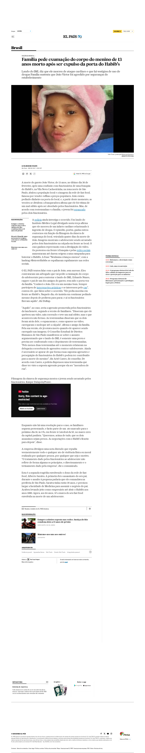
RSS (88, 748)
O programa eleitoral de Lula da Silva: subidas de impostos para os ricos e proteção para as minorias (120, 272)
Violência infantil (28, 56)
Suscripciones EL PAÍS (67, 748)
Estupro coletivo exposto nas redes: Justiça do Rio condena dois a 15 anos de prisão (18, 227)
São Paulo (49, 552)
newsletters (17, 682)
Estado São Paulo (59, 552)
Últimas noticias (112, 256)
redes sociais (83, 250)
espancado (79, 209)
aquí (66, 562)
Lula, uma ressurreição (118, 266)
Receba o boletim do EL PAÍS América (37, 509)
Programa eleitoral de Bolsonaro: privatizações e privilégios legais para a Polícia (120, 281)
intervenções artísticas (49, 287)
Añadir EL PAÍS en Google (83, 173)
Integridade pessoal (73, 552)
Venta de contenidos (22, 748)
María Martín (42, 525)
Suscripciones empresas (80, 748)
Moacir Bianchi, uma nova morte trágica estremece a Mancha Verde (19, 239)
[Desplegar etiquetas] (90, 551)
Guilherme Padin (29, 166)
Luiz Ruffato (41, 537)
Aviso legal (31, 748)
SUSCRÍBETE (117, 31)
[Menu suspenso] (13, 36)
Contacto (13, 748)
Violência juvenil (27, 552)
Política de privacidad (50, 748)
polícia (38, 219)
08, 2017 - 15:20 (35, 168)
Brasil (16, 48)
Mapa (58, 748)
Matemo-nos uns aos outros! (19, 248)
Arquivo (57, 682)
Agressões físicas (39, 552)
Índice (92, 748)
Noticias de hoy (98, 748)
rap (85, 287)
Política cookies (39, 748)
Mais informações (27, 562)
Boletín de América (20, 687)
